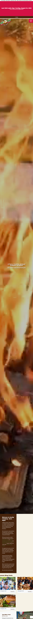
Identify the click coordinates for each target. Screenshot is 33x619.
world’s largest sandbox (6, 542)
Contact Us (8, 0)
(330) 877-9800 (14, 0)
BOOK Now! (31, 21)
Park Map (3, 0)
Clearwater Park (5, 539)
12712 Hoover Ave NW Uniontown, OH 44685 (25, 0)
